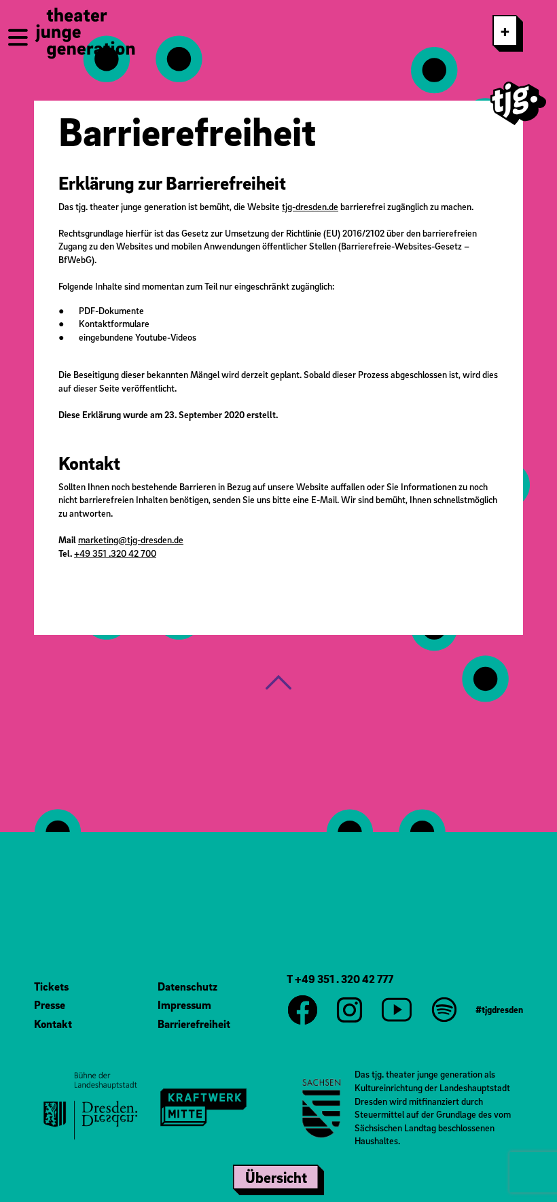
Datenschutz (187, 986)
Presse (49, 1005)
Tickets (51, 986)
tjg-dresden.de (310, 206)
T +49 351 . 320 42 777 (340, 979)
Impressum (184, 1005)
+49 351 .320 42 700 (115, 553)
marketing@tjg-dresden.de (130, 539)
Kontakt (53, 1024)
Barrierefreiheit (194, 1024)
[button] (278, 682)
